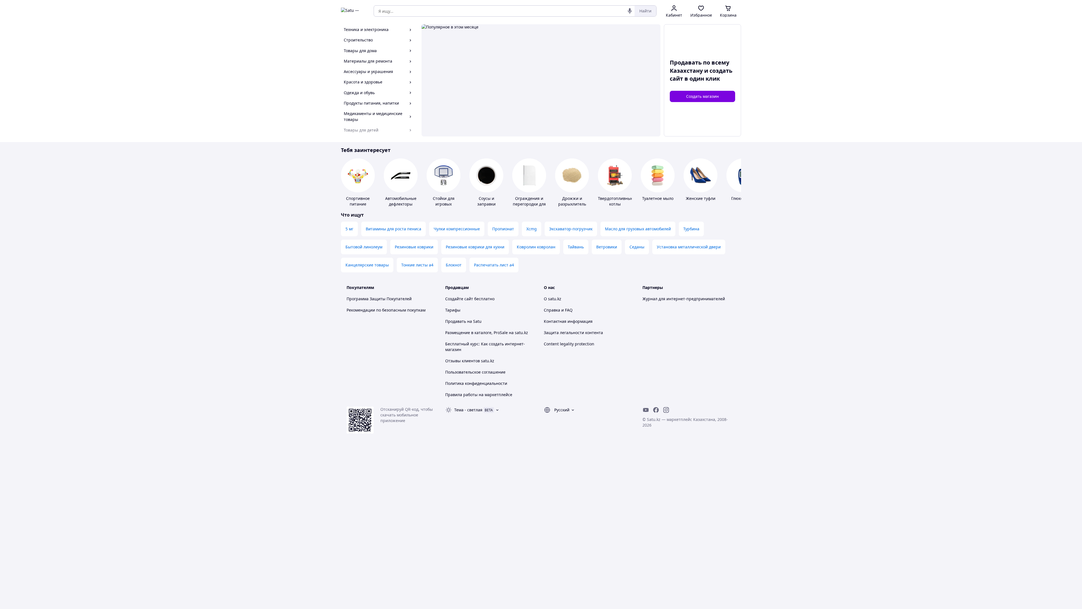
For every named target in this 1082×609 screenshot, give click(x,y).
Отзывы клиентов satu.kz (469, 360)
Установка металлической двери (689, 247)
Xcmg (531, 228)
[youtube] (645, 410)
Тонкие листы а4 (417, 265)
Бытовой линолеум (363, 247)
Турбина (691, 228)
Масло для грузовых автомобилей (638, 228)
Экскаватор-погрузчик (571, 228)
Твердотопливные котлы (615, 201)
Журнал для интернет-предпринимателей (683, 298)
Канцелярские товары (367, 265)
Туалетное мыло (657, 198)
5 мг (349, 228)
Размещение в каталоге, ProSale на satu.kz (486, 332)
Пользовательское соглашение (475, 372)
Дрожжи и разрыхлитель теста (572, 204)
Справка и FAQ (558, 310)
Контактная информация (568, 321)
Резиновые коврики (414, 247)
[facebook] (656, 410)
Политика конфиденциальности (476, 383)
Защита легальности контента (573, 332)
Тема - (468, 409)
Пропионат (503, 228)
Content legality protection (569, 344)
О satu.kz (552, 298)
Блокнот (454, 265)
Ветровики (606, 247)
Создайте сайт (459, 298)
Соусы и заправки (486, 201)
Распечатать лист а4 (494, 265)
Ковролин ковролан (536, 247)
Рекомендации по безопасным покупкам (386, 310)
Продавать (455, 321)
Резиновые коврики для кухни (475, 247)
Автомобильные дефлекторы (400, 201)
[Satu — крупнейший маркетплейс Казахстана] (353, 11)
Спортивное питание (358, 201)
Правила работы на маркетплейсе (478, 394)
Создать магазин (702, 96)
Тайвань (576, 247)
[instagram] (666, 410)
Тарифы (452, 310)
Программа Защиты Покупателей (379, 298)
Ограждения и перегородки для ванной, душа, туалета (529, 207)
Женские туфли (700, 198)
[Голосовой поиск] (630, 11)
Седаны (636, 247)
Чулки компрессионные (457, 228)
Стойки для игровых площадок (443, 204)
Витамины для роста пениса (393, 228)
